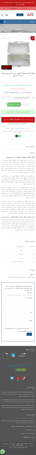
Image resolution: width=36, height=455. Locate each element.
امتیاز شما (29, 293)
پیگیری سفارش (19, 445)
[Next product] (19, 29)
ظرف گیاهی (19, 131)
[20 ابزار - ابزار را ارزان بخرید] (30, 15)
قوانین (18, 444)
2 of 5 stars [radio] (28, 295)
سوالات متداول (24, 444)
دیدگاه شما (29, 298)
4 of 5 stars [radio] (18, 295)
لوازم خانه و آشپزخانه (9, 26)
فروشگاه (31, 444)
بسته (33, 97)
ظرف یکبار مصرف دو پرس (11, 131)
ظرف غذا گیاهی (26, 131)
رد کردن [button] (14, 4)
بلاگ (13, 445)
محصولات (26, 26)
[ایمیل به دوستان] (16, 136)
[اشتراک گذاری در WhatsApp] (19, 136)
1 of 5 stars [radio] (31, 295)
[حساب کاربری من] (2, 15)
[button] (19, 15)
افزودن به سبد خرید (14, 104)
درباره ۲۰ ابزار (12, 444)
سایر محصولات (19, 26)
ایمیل (30, 320)
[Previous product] (16, 29)
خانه (30, 26)
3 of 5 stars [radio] (24, 295)
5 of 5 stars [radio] (11, 295)
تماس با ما (5, 444)
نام (31, 313)
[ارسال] (3, 21)
